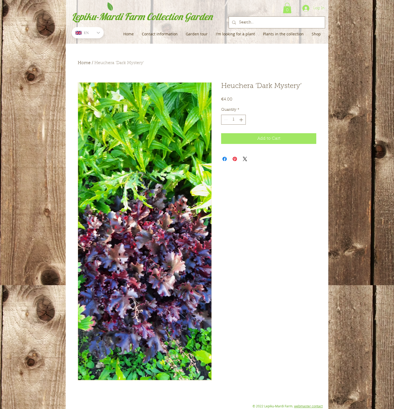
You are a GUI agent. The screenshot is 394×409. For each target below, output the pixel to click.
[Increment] (241, 119)
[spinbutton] (233, 119)
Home (84, 63)
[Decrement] (225, 119)
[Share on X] (245, 159)
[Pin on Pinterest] (235, 159)
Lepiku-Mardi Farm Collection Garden (142, 16)
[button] (287, 8)
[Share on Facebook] (224, 159)
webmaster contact (308, 406)
